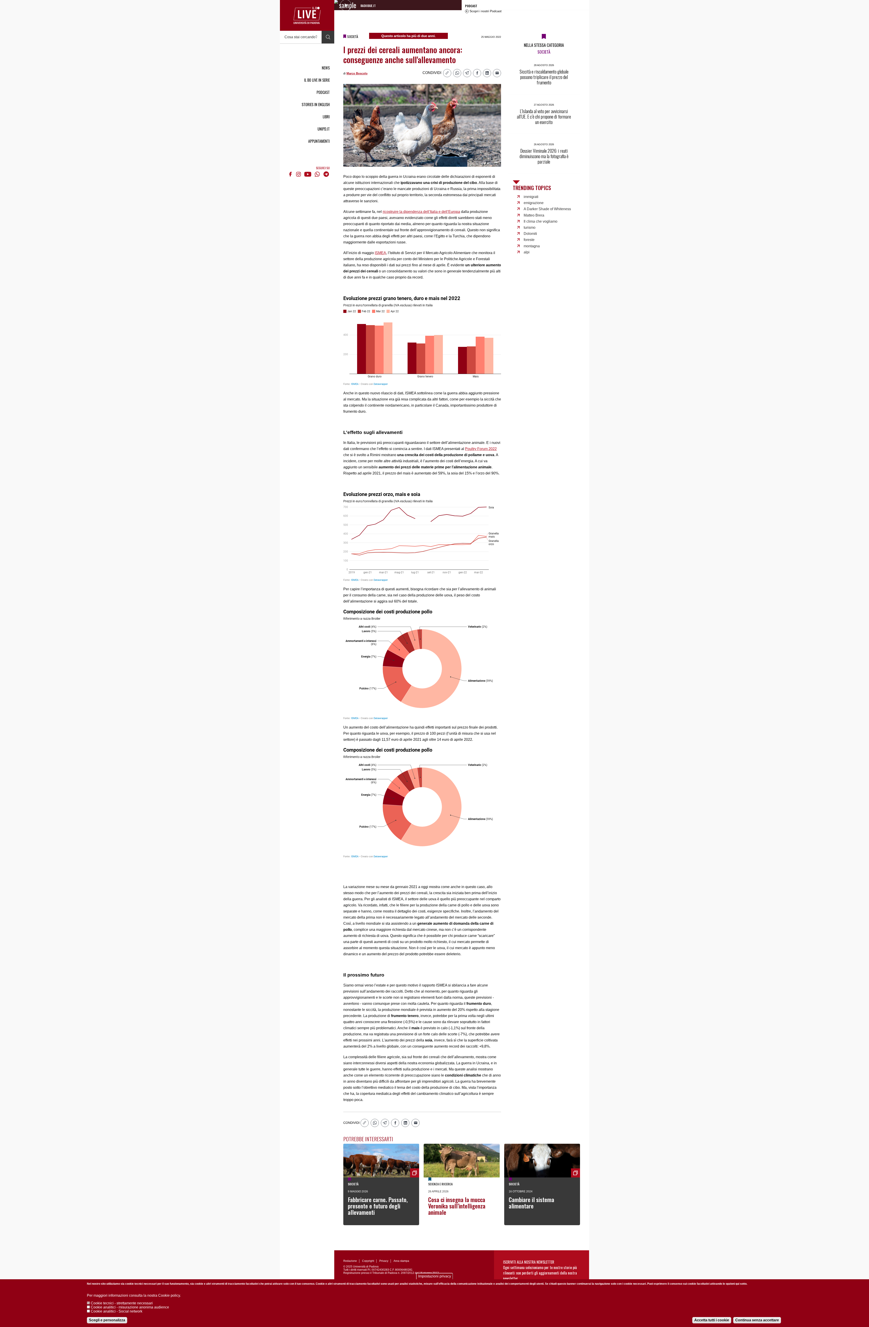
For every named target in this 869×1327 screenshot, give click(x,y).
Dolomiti (530, 234)
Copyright (368, 1261)
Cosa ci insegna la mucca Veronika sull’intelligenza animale (456, 1206)
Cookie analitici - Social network (116, 1311)
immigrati (531, 197)
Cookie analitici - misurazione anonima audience (130, 1307)
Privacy (383, 1261)
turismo (529, 227)
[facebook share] (477, 73)
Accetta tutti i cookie (711, 1320)
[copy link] (447, 73)
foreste (529, 240)
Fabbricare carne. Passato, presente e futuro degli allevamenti (378, 1206)
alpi (527, 252)
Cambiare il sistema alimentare (531, 1202)
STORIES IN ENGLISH (316, 104)
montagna (532, 246)
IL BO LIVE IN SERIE (317, 80)
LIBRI (326, 116)
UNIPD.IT (324, 129)
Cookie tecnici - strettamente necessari (122, 1303)
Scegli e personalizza (107, 1320)
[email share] (497, 73)
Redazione (350, 1261)
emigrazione (534, 203)
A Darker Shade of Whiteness (547, 209)
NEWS (326, 68)
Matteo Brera (534, 215)
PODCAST (323, 92)
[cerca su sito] (328, 37)
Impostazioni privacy (434, 1276)
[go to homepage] (307, 15)
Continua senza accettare (757, 1320)
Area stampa (401, 1261)
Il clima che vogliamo (540, 221)
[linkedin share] (487, 73)
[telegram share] (467, 73)
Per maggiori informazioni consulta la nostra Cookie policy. (134, 1295)
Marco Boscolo (357, 73)
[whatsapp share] (457, 73)
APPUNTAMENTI (319, 141)
